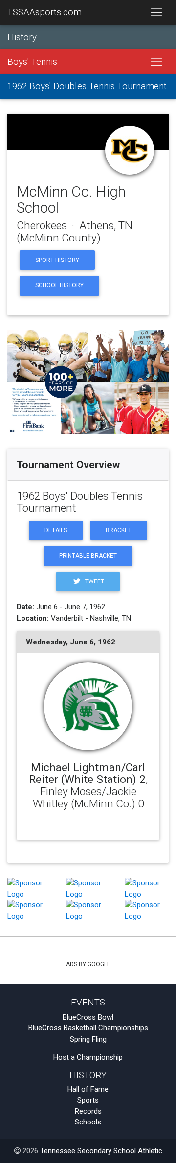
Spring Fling (88, 1039)
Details (55, 530)
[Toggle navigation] (156, 12)
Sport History (57, 260)
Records (88, 1111)
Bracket (119, 530)
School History (59, 285)
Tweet (94, 581)
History (22, 37)
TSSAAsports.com (44, 12)
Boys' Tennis (32, 62)
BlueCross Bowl (88, 1017)
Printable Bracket (88, 555)
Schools (88, 1122)
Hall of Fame (88, 1089)
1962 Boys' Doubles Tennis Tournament (87, 86)
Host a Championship (88, 1057)
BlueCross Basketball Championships (88, 1027)
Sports (88, 1100)
